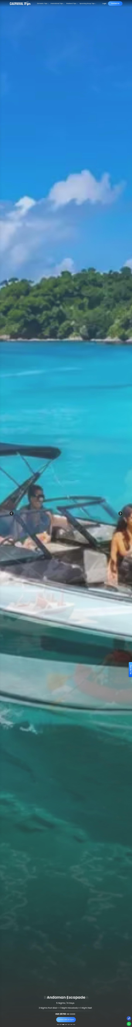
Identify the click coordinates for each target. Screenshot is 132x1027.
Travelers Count (75, 521)
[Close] (95, 488)
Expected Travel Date (42, 512)
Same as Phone (73, 509)
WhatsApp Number (76, 506)
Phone (39, 506)
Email (70, 500)
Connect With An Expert (66, 538)
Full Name (40, 500)
